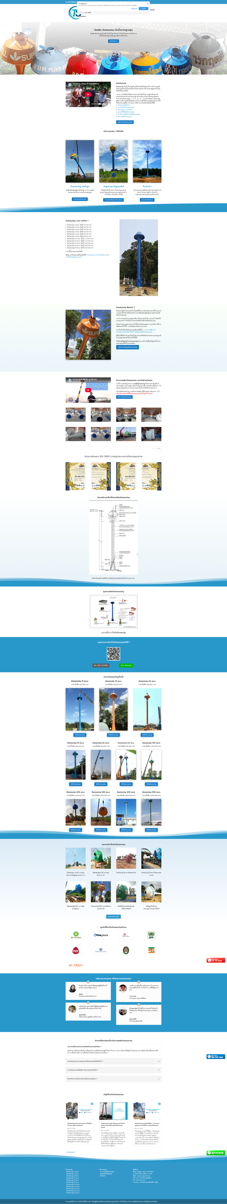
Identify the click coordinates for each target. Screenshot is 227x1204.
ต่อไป (158, 448)
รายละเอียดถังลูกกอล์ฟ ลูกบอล (113, 200)
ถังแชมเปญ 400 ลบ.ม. (73, 1191)
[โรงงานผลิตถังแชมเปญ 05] (76, 440)
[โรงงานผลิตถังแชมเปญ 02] (101, 421)
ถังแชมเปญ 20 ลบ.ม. (72, 1176)
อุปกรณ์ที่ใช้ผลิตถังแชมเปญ (126, 112)
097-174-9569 (140, 1178)
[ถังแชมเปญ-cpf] (151, 939)
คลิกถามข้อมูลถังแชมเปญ (125, 122)
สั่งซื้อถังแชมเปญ (80, 735)
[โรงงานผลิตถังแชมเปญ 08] (151, 440)
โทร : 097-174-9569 (101, 665)
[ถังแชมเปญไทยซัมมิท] (151, 955)
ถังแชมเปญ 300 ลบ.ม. (73, 1188)
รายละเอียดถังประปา (147, 200)
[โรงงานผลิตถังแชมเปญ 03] (126, 421)
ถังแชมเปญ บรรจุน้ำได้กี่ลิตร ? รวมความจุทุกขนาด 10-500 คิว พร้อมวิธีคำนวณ (147, 1124)
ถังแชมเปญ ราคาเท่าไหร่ (125, 110)
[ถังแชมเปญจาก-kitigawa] (101, 939)
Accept (144, 8)
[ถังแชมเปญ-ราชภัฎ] (126, 955)
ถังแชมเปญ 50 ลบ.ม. (72, 1182)
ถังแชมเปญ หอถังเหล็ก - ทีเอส (149, 1182)
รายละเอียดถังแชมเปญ (79, 199)
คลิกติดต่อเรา (113, 41)
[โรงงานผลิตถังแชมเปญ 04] (151, 421)
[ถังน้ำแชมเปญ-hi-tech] (76, 970)
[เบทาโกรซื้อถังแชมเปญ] (76, 939)
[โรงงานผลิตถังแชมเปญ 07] (126, 440)
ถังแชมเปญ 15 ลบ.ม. (72, 1174)
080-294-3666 (140, 1180)
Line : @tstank (126, 665)
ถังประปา (103, 1176)
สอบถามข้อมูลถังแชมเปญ (127, 347)
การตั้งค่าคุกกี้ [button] (134, 8)
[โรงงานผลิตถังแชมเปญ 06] (101, 440)
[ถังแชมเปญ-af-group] (126, 939)
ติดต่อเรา (83, 16)
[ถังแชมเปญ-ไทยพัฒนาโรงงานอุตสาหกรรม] (101, 955)
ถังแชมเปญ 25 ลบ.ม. (72, 1178)
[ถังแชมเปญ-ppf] (76, 955)
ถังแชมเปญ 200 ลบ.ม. (73, 1186)
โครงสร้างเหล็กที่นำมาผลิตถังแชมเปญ (129, 114)
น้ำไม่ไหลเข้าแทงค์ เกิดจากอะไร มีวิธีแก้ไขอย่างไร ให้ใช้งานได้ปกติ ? (79, 1124)
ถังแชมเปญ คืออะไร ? (124, 105)
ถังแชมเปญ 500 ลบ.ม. (73, 1193)
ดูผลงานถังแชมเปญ (113, 916)
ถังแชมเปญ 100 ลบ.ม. (73, 1184)
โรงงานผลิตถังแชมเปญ (124, 116)
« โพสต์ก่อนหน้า (70, 1152)
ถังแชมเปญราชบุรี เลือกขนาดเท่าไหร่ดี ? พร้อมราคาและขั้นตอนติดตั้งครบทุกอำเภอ (113, 1125)
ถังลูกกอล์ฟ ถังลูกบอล (106, 1174)
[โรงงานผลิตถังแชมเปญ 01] (76, 421)
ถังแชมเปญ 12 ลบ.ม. (72, 1171)
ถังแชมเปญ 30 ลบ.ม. (72, 1180)
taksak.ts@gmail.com (143, 1176)
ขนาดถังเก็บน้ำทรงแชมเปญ (126, 107)
